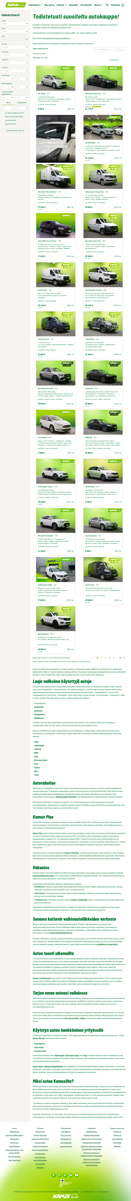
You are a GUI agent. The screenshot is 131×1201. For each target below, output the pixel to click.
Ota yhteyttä (86, 5)
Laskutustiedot (66, 1146)
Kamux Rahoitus (40, 1135)
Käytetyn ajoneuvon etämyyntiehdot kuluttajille (91, 1154)
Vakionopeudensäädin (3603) (14, 116)
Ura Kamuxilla (65, 1142)
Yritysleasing (40, 1153)
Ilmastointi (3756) (10, 124)
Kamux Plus (40, 1131)
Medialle (117, 1146)
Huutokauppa (14, 1146)
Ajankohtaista (91, 1131)
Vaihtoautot (14, 1131)
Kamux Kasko (40, 1142)
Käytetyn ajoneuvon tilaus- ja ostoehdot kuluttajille (91, 1147)
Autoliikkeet (66, 1131)
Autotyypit (14, 1142)
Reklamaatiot (65, 1139)
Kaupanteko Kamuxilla (92, 1142)
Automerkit (14, 1139)
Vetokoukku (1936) (10, 120)
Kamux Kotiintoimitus (40, 1139)
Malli (3, 36)
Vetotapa (5, 67)
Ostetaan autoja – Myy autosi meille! (14, 1151)
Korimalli (4, 44)
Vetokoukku (40, 1164)
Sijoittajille (117, 1142)
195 (120, 658)
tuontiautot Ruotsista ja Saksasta (56, 38)
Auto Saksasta (14, 1160)
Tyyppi (4, 20)
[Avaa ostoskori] (107, 5)
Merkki (4, 28)
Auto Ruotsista (14, 1156)
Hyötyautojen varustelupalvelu (40, 1158)
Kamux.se (117, 1131)
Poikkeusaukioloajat (92, 1135)
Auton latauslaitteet (40, 1150)
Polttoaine (5, 52)
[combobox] (15, 23)
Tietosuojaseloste (103, 1192)
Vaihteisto (5, 60)
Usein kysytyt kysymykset (91, 1139)
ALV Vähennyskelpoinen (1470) (14, 113)
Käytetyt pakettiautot (14, 1135)
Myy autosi (49, 5)
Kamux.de (117, 1135)
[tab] (8, 102)
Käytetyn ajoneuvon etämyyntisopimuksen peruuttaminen (91, 1162)
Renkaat (40, 1167)
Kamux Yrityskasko (40, 1146)
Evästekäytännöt (88, 1192)
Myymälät (73, 5)
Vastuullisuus (117, 1139)
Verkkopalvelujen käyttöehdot (69, 1192)
